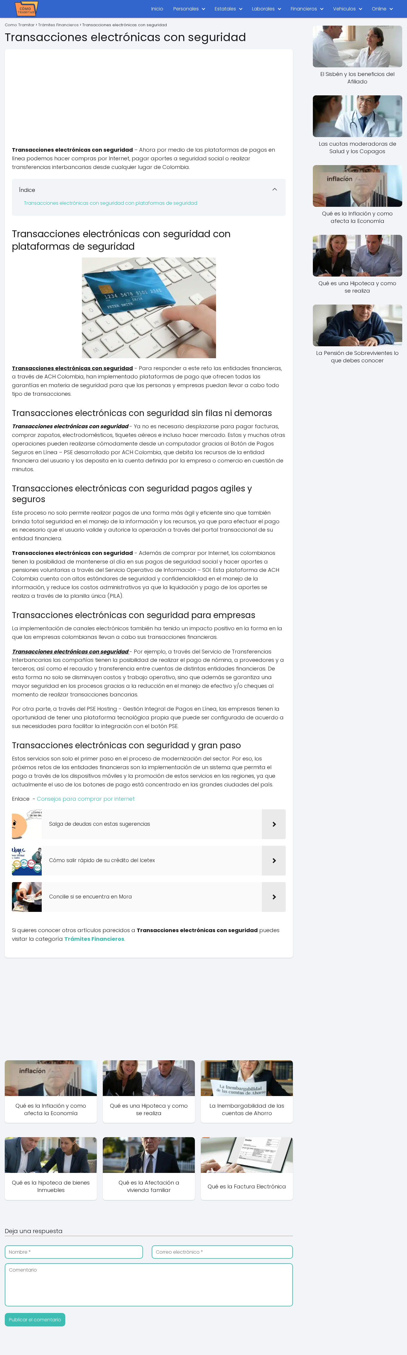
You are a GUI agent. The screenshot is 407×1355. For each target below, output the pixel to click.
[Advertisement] (149, 91)
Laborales (263, 8)
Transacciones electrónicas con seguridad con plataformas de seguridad (110, 203)
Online (379, 8)
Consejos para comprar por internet (86, 799)
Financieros (304, 8)
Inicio (157, 8)
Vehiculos (344, 8)
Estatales (225, 8)
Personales (186, 8)
